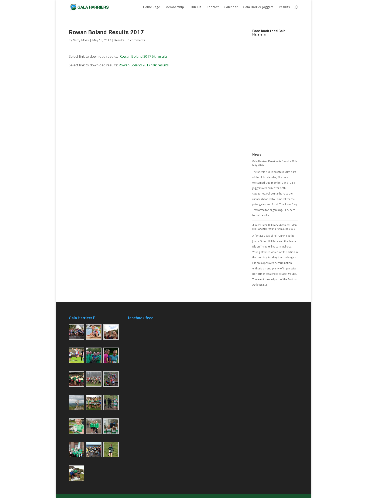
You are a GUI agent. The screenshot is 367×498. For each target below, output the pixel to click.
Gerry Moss (81, 40)
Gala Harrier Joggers (258, 7)
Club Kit (195, 7)
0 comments (136, 40)
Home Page (151, 7)
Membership (174, 7)
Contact (213, 7)
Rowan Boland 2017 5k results (144, 56)
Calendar (231, 7)
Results (284, 7)
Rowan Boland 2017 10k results (144, 65)
